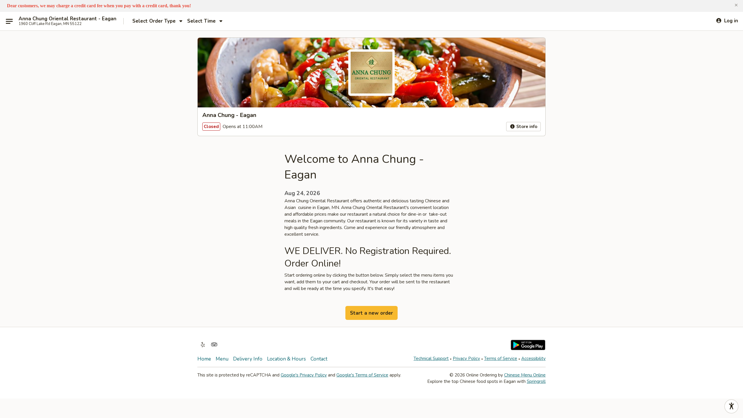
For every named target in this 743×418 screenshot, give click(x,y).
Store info (526, 126)
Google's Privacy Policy (304, 375)
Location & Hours (286, 359)
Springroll (536, 381)
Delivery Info (247, 359)
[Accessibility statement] (731, 406)
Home (204, 359)
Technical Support (431, 358)
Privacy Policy (466, 358)
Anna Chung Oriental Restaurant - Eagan (67, 19)
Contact (319, 359)
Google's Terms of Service (362, 375)
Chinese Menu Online (525, 375)
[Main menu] (9, 21)
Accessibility (533, 358)
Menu (222, 359)
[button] (736, 5)
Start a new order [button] (371, 313)
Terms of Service (500, 358)
